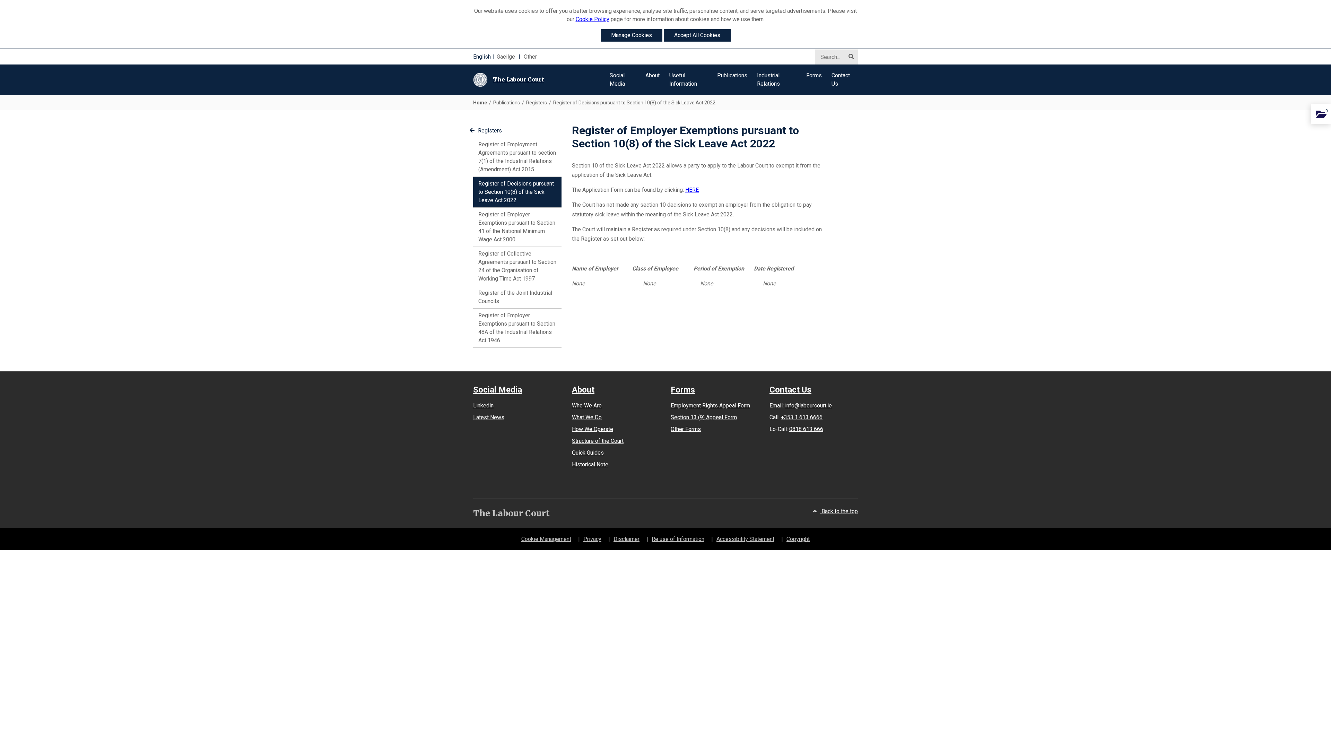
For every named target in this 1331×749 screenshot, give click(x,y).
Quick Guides (588, 452)
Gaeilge (506, 56)
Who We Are (587, 405)
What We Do (587, 417)
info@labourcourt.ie (808, 405)
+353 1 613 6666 (802, 417)
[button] (623, 79)
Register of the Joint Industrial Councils (515, 297)
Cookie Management (546, 539)
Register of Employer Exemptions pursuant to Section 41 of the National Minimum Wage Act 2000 (516, 227)
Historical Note (590, 464)
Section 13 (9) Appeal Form (704, 417)
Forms (683, 390)
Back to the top (839, 511)
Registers (490, 130)
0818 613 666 (806, 429)
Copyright (798, 539)
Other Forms (686, 429)
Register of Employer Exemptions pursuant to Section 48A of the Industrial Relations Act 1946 (516, 328)
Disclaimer (627, 539)
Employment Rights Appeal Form (710, 405)
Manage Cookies (631, 35)
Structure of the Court (598, 441)
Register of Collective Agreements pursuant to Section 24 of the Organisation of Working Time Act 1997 (517, 266)
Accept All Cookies (697, 35)
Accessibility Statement (745, 539)
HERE (692, 190)
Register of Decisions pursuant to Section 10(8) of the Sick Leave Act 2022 (516, 192)
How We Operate (592, 429)
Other (530, 56)
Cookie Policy (592, 19)
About (583, 390)
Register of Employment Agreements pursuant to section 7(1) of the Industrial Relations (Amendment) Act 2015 (517, 157)
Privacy (592, 539)
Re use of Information (678, 539)
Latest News (488, 417)
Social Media (497, 390)
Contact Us (790, 390)
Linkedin (483, 405)
